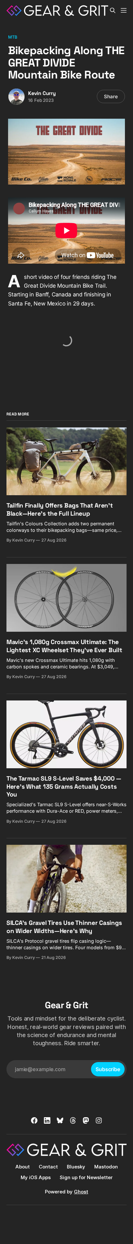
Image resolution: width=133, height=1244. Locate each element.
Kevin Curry (42, 93)
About (22, 1167)
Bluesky (76, 1167)
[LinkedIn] (47, 1120)
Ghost (81, 1192)
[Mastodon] (86, 1120)
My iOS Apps (36, 1177)
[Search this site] (112, 10)
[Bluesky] (60, 1120)
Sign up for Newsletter (86, 1177)
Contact (48, 1167)
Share (111, 96)
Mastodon (106, 1167)
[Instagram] (99, 1120)
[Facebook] (34, 1120)
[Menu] (123, 10)
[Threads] (73, 1120)
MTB (12, 37)
